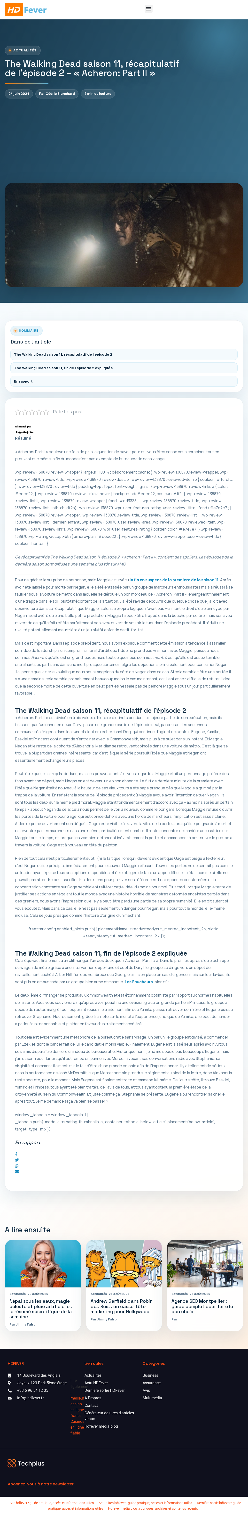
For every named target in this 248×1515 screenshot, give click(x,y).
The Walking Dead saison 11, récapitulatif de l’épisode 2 (63, 354)
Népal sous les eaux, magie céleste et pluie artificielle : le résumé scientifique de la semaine (40, 1308)
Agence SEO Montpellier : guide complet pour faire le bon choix (202, 1306)
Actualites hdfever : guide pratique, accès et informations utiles (145, 1503)
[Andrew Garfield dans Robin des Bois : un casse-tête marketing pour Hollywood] (124, 1263)
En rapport (23, 381)
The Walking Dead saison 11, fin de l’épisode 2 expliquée (63, 368)
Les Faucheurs (139, 981)
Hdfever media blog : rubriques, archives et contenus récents (153, 1508)
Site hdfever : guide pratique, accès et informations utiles (52, 1503)
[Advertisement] (124, 141)
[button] (149, 9)
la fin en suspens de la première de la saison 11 (174, 579)
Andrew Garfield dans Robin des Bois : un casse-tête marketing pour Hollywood (122, 1306)
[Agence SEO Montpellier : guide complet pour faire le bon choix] (205, 1263)
